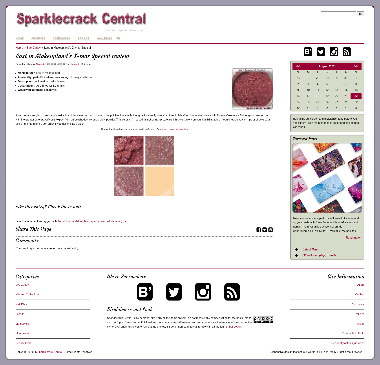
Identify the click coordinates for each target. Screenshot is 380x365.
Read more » (354, 237)
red (108, 221)
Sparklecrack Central (49, 352)
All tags (360, 323)
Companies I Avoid (353, 333)
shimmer (116, 221)
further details (233, 326)
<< (298, 66)
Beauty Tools (23, 343)
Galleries (104, 38)
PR (118, 38)
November (41, 64)
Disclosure (358, 304)
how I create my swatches (175, 129)
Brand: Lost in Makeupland (73, 221)
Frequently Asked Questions (347, 343)
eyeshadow (97, 221)
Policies (359, 314)
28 (48, 64)
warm (125, 221)
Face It (20, 314)
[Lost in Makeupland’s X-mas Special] (252, 108)
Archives (38, 38)
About (360, 284)
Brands (83, 38)
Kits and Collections (27, 294)
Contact (359, 294)
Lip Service (22, 323)
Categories (61, 38)
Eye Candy (34, 47)
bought (75, 64)
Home (20, 38)
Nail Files (21, 304)
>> (356, 66)
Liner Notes (22, 333)
